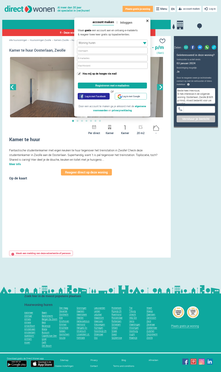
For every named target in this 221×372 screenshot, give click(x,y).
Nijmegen (98, 327)
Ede (61, 317)
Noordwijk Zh (100, 331)
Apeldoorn (29, 335)
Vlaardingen (134, 324)
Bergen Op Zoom (49, 319)
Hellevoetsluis (83, 321)
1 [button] (73, 121)
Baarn (44, 312)
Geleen (62, 331)
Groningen (81, 307)
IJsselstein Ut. (83, 334)
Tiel (130, 307)
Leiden (97, 311)
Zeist (149, 321)
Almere (27, 322)
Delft (44, 342)
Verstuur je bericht (195, 119)
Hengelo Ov (82, 327)
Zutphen (150, 331)
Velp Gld (133, 317)
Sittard (115, 327)
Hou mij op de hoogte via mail (100, 73)
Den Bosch (47, 345)
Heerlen (80, 317)
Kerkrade (81, 337)
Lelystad (98, 314)
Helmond (81, 324)
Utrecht (132, 314)
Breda (44, 329)
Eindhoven (64, 321)
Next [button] (160, 87)
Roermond (116, 314)
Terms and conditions (123, 366)
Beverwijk (46, 325)
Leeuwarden (99, 307)
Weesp (150, 311)
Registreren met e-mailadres (112, 85)
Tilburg (132, 311)
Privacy (94, 360)
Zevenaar (151, 324)
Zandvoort (151, 317)
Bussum (45, 332)
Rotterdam (116, 321)
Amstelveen (29, 329)
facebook (185, 362)
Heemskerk (82, 314)
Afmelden (153, 360)
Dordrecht (63, 314)
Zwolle (150, 337)
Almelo (27, 319)
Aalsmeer (28, 312)
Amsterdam (29, 332)
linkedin (210, 362)
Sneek (114, 331)
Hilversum (81, 331)
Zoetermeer (152, 327)
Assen (27, 342)
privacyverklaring (122, 110)
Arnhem (28, 338)
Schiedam (116, 324)
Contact (94, 366)
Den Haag (63, 307)
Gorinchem (64, 334)
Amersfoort (29, 325)
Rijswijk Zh (117, 311)
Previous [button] (13, 87)
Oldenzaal (98, 334)
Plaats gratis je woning (137, 9)
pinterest (193, 362)
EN (173, 9)
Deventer (63, 311)
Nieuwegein (99, 324)
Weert (149, 307)
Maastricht (99, 317)
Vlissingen (134, 327)
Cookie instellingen (64, 366)
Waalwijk (133, 337)
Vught (132, 334)
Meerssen (98, 321)
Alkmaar (28, 315)
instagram (202, 362)
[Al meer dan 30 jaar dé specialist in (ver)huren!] (29, 9)
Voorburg (133, 331)
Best (44, 322)
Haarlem (80, 311)
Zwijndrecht (152, 334)
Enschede (63, 327)
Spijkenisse (117, 337)
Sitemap (64, 360)
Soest (114, 334)
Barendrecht (47, 315)
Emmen (62, 324)
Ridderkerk (116, 307)
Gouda (62, 337)
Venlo (131, 321)
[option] (48, 87)
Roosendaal (117, 317)
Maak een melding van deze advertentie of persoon (43, 253)
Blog (124, 360)
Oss (96, 337)
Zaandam (151, 314)
